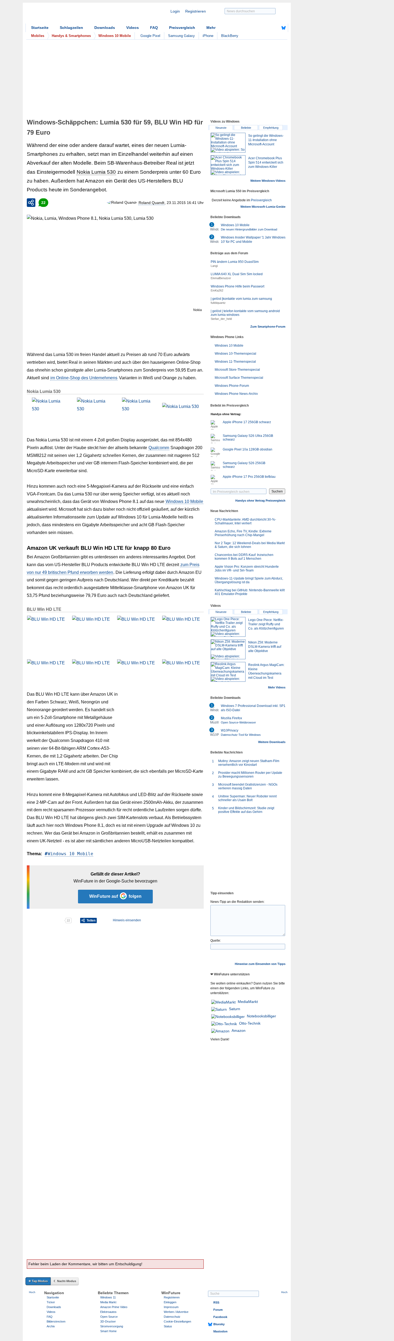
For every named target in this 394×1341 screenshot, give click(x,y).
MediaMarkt (248, 1001)
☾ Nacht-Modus (65, 1281)
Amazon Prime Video (113, 1307)
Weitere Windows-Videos (267, 180)
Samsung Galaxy (181, 36)
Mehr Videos (276, 687)
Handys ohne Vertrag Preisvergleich (260, 500)
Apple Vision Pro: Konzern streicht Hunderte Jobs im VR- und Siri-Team (247, 568)
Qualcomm (158, 447)
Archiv (51, 1326)
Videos (132, 27)
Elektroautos (108, 1311)
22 (43, 202)
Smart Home (108, 1331)
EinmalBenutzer (221, 278)
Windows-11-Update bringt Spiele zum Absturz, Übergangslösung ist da (249, 580)
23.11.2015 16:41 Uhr (185, 202)
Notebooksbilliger (261, 1016)
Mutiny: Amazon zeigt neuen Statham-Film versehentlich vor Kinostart (248, 763)
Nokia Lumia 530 (96, 172)
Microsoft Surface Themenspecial (239, 378)
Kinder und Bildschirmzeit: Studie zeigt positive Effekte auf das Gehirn (246, 810)
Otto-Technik (250, 1023)
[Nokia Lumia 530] (47, 413)
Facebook (220, 1317)
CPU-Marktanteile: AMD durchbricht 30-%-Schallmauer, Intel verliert (245, 521)
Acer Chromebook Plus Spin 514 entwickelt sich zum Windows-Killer (265, 162)
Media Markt (108, 1302)
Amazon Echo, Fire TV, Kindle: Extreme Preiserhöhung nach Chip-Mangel (243, 533)
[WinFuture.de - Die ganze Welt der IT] (71, 14)
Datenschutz (172, 1316)
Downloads (104, 27)
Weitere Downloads (271, 742)
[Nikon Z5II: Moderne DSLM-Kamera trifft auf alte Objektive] (228, 649)
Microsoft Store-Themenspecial (237, 370)
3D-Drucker (108, 1321)
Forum (218, 1309)
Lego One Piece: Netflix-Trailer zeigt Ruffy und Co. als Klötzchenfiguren (266, 624)
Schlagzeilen (71, 27)
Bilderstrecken (56, 1321)
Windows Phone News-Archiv (236, 394)
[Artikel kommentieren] (45, 920)
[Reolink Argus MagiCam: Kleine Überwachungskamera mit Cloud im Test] (228, 671)
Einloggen (170, 1302)
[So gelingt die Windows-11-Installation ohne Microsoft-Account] (228, 142)
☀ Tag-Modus (38, 1281)
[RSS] (267, 27)
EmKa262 (217, 290)
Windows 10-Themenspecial (235, 353)
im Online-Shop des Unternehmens (83, 378)
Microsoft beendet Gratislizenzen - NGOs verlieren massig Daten (247, 786)
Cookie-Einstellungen (177, 1321)
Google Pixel (150, 36)
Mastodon (220, 1331)
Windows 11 (108, 1297)
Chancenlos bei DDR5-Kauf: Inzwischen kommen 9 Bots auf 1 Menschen (244, 556)
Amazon (239, 1030)
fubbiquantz (218, 302)
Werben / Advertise (176, 1311)
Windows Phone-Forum (232, 386)
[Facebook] (275, 27)
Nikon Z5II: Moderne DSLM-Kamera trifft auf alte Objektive (264, 647)
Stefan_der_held (221, 318)
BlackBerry (229, 36)
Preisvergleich (182, 27)
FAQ (154, 27)
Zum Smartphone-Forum (267, 326)
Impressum (171, 1307)
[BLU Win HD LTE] (47, 630)
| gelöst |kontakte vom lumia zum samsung (241, 299)
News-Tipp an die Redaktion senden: (237, 902)
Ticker (51, 1302)
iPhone (208, 36)
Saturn (234, 1009)
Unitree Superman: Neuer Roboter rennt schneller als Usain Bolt (247, 798)
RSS (216, 1302)
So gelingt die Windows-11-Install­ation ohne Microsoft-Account (266, 140)
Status (168, 1326)
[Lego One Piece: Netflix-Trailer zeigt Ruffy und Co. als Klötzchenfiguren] (228, 627)
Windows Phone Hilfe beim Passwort (237, 286)
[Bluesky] (283, 28)
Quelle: (215, 940)
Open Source (109, 1316)
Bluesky (219, 1324)
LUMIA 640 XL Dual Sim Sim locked (237, 274)
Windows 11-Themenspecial (235, 361)
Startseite (40, 27)
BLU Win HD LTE (44, 609)
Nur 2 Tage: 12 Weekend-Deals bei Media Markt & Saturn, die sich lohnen (250, 545)
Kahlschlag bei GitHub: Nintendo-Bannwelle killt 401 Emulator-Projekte (250, 592)
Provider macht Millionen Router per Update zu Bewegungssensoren (250, 774)
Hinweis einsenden (127, 920)
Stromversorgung (111, 1326)
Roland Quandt (151, 202)
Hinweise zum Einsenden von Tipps (260, 963)
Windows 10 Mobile (184, 501)
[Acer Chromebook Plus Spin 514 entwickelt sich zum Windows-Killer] (228, 165)
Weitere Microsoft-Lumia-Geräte (262, 206)
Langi (214, 265)
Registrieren (195, 11)
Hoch (32, 1292)
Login (175, 11)
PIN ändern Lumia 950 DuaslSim (235, 262)
